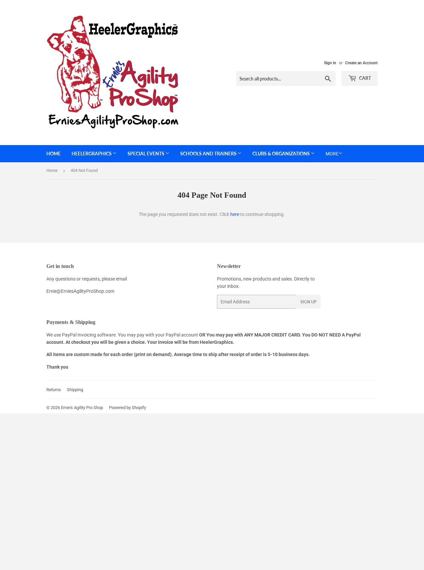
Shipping (75, 389)
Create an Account (361, 63)
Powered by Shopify (127, 407)
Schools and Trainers (209, 153)
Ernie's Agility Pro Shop (82, 407)
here (234, 214)
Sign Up (308, 301)
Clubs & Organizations (281, 153)
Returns (53, 389)
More (332, 153)
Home (53, 153)
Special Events (146, 153)
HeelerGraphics (92, 153)
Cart (364, 78)
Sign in (330, 63)
